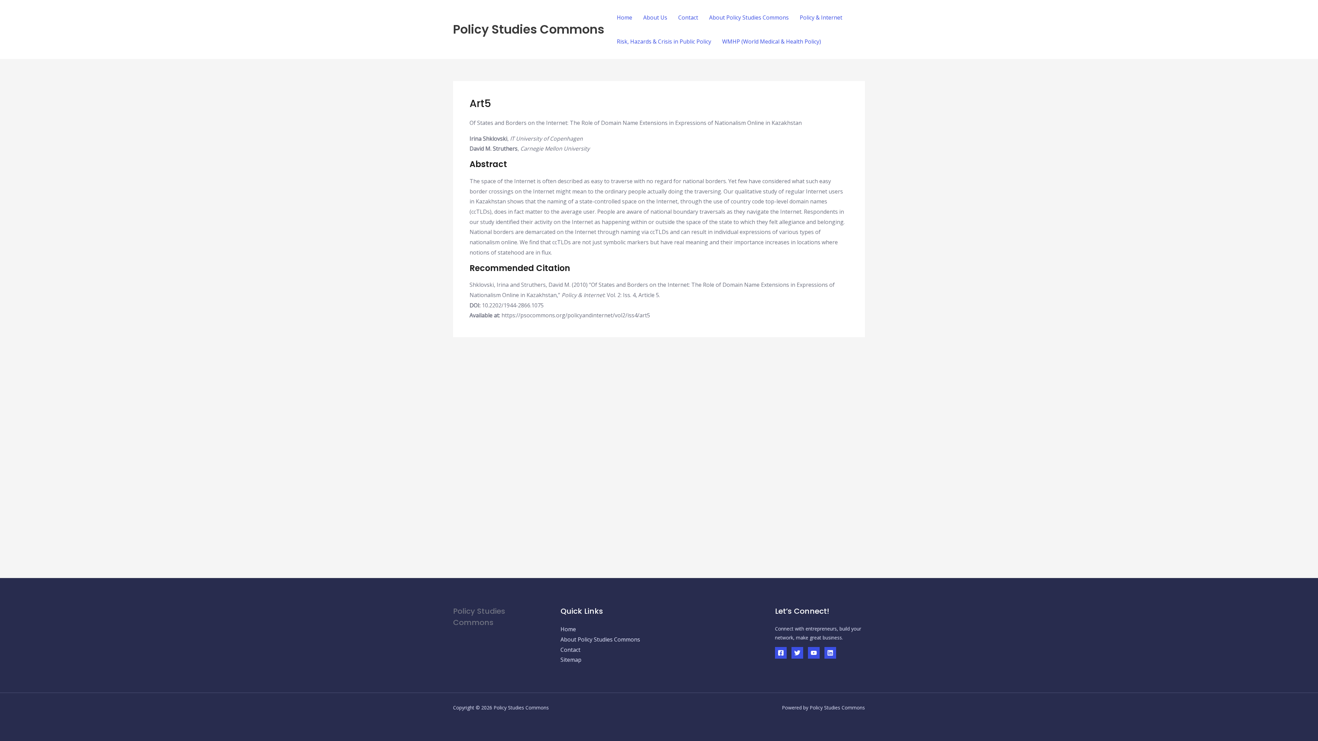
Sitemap (570, 659)
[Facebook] (781, 653)
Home (624, 17)
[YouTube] (814, 653)
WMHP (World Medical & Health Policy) (771, 41)
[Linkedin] (830, 653)
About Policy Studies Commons (749, 17)
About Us (655, 17)
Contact (688, 17)
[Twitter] (797, 653)
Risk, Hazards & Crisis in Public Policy (664, 41)
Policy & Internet (821, 17)
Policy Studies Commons (528, 29)
